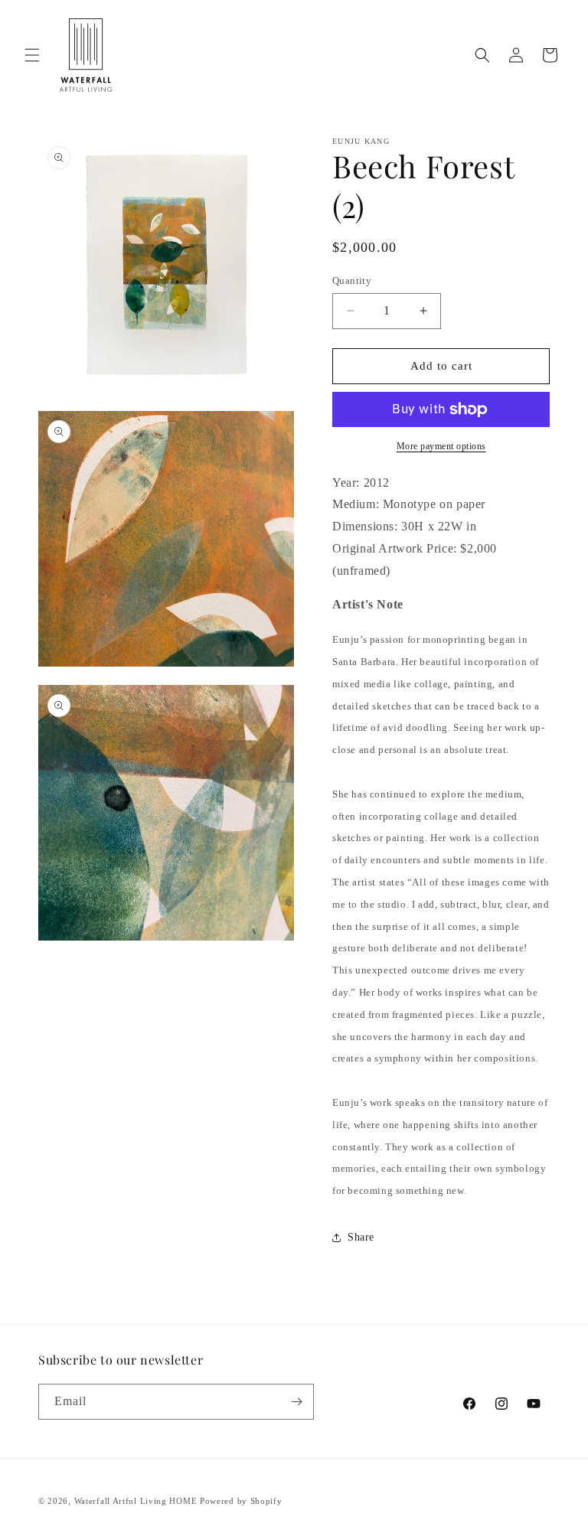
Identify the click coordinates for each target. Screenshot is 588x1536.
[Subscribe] (296, 1402)
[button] (32, 55)
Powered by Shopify (241, 1500)
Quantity (351, 280)
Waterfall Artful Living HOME (136, 1500)
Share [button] (361, 1237)
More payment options (441, 446)
